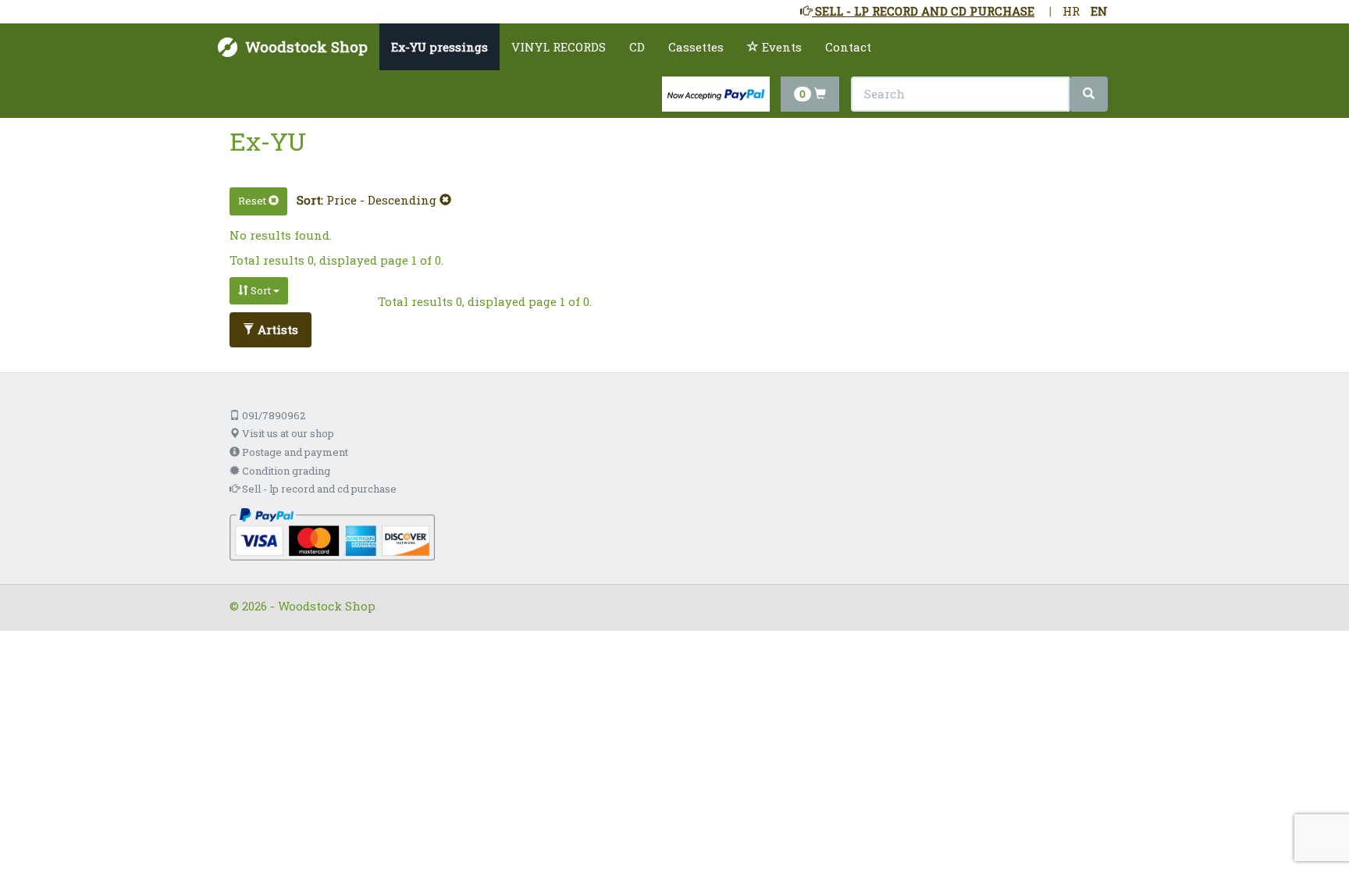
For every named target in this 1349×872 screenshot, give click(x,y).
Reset (253, 201)
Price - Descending (383, 200)
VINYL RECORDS (558, 47)
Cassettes (696, 47)
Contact (848, 47)
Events (780, 47)
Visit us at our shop (287, 433)
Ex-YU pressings (439, 47)
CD (637, 47)
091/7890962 (272, 415)
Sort (260, 290)
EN (1099, 11)
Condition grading (285, 471)
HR (1071, 11)
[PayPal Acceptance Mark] (332, 533)
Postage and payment (294, 452)
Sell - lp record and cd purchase (318, 489)
